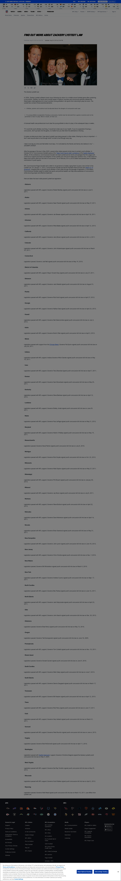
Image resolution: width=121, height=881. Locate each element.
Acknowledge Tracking (101, 871)
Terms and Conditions (9, 867)
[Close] (118, 872)
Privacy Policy (60, 867)
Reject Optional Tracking (84, 871)
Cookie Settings (18, 879)
